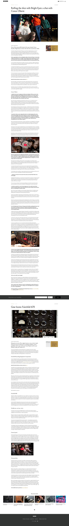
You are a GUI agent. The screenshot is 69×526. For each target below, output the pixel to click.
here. (26, 79)
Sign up (58, 297)
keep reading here (25, 487)
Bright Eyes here (20, 289)
